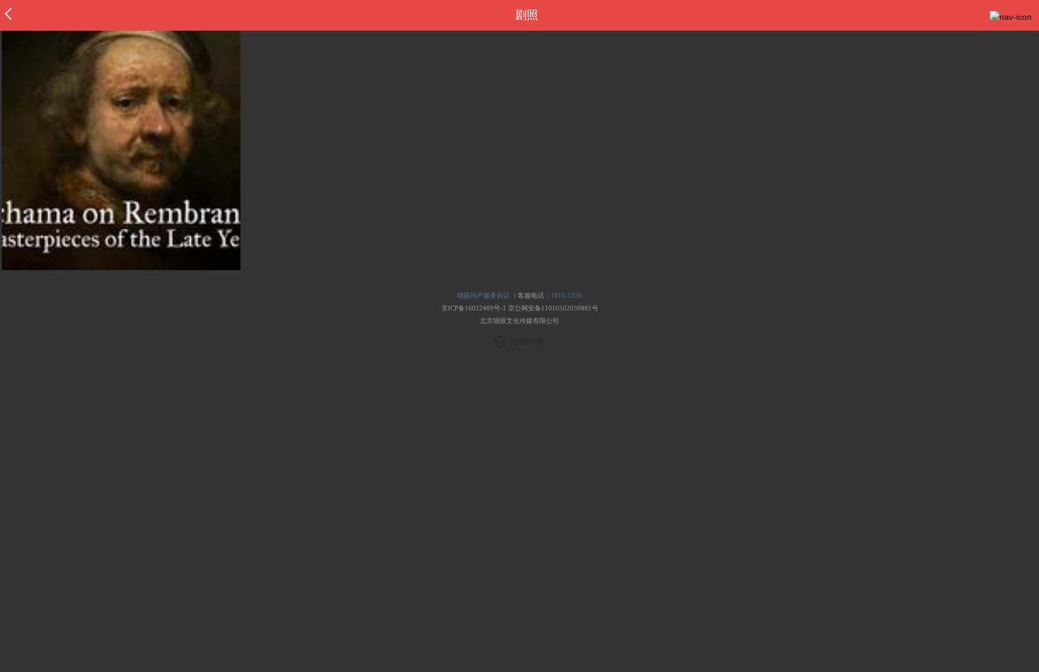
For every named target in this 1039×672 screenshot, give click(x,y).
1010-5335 (566, 295)
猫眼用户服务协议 (483, 295)
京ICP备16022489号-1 (473, 308)
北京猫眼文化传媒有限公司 (519, 320)
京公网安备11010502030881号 (553, 308)
